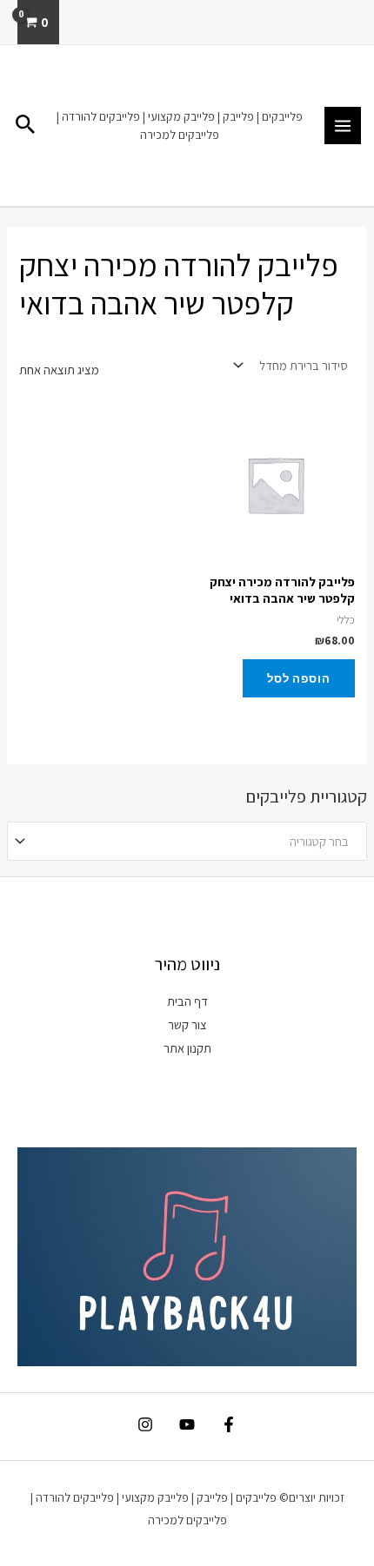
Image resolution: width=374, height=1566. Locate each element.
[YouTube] (187, 1424)
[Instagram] (145, 1424)
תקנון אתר (187, 1048)
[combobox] (187, 841)
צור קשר (187, 1024)
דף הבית (187, 1001)
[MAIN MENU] (342, 125)
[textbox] (194, 841)
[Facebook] (229, 1424)
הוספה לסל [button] (299, 678)
